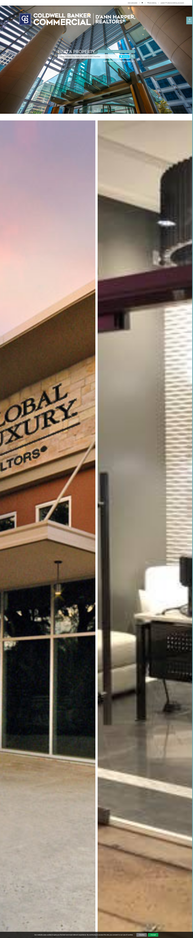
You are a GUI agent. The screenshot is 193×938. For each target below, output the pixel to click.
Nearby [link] (125, 56)
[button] (189, 20)
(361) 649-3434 (132, 3)
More (97, 107)
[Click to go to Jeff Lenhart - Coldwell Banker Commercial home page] (77, 19)
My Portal (152, 3)
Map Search (109, 61)
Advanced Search (124, 61)
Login (163, 3)
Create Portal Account (175, 3)
